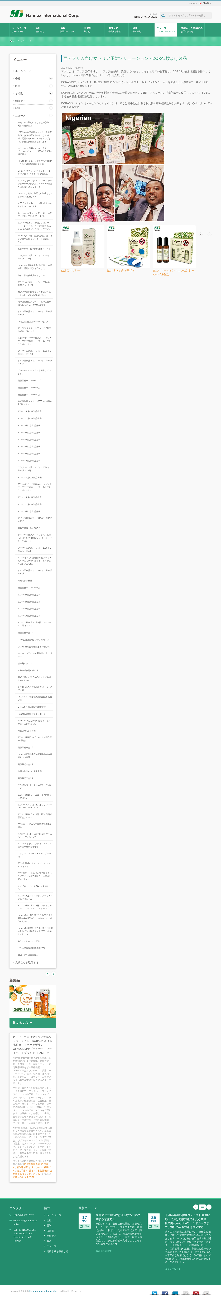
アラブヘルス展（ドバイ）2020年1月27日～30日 (34, 469)
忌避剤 (87, 29)
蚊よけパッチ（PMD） (121, 270)
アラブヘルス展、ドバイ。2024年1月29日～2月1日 (34, 284)
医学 (67, 29)
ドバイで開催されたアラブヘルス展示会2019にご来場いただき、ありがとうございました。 (35, 538)
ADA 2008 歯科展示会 (28, 955)
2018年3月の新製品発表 (29, 602)
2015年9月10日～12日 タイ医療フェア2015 (34, 796)
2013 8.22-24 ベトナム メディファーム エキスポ (35, 865)
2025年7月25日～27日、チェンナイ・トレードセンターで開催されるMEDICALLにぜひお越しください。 (34, 226)
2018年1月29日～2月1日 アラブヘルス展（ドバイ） (34, 624)
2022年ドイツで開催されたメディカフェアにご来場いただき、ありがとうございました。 (35, 341)
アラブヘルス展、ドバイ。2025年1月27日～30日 (34, 257)
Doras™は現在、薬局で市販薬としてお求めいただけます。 (35, 195)
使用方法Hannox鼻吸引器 (30, 771)
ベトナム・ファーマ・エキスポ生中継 (34, 855)
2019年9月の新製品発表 (29, 511)
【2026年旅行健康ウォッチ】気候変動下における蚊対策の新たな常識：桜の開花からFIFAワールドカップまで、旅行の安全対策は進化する (35, 137)
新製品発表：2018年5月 (29, 587)
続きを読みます (104, 1251)
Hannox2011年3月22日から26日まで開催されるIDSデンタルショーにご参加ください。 (35, 918)
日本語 (206, 3)
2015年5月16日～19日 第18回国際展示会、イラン (35, 816)
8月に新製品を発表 (27, 730)
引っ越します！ (25, 663)
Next (47, 973)
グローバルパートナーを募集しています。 (34, 372)
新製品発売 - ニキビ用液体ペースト (34, 249)
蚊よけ (32, 1170)
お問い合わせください (24, 1177)
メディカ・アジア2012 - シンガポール (34, 887)
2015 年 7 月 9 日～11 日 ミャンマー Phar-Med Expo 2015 (35, 806)
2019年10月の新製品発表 (30, 504)
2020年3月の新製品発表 (29, 446)
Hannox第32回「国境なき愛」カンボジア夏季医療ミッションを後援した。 (35, 238)
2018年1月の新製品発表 (29, 616)
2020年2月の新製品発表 (29, 453)
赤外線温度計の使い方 (28, 670)
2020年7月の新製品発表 (29, 439)
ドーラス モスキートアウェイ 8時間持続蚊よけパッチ (34, 330)
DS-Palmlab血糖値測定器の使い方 (34, 647)
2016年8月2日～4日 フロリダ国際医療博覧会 (35, 739)
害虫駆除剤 (43, 1170)
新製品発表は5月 (25, 764)
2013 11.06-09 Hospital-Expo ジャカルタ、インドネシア (35, 835)
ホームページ (19, 29)
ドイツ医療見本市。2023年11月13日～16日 (35, 313)
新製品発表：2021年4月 (29, 387)
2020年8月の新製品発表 (29, 432)
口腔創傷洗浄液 (32, 1164)
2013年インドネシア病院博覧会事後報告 (35, 826)
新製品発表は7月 (25, 747)
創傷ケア (114, 29)
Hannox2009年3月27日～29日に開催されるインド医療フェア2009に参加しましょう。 (35, 931)
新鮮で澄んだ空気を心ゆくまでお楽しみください (34, 679)
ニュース (166, 29)
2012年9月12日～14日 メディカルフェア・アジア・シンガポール (34, 907)
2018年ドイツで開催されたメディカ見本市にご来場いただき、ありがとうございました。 (35, 560)
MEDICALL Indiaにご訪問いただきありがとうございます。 (35, 205)
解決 (136, 29)
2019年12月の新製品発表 (30, 477)
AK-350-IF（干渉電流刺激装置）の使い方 (35, 698)
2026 (86, 1226)
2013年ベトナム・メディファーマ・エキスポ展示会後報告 (35, 845)
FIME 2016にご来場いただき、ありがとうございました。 (34, 722)
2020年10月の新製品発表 (30, 418)
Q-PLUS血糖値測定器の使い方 (32, 707)
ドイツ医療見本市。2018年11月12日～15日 (35, 572)
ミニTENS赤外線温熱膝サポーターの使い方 (35, 688)
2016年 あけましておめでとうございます (35, 786)
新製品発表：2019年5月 (29, 528)
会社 (40, 29)
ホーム (16, 41)
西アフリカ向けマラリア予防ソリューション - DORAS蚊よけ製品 (34, 293)
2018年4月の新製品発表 (29, 595)
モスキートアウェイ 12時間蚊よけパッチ (35, 655)
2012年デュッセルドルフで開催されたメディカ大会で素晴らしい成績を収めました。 (35, 876)
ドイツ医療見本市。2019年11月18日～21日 (35, 520)
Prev (53, 973)
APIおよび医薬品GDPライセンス (33, 321)
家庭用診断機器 (25, 580)
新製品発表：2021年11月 (30, 380)
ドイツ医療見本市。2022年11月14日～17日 (35, 362)
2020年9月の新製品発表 (29, 425)
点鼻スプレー (36, 1167)
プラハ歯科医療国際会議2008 (31, 948)
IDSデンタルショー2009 (29, 941)
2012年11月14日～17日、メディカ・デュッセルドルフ (35, 897)
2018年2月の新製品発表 (29, 608)
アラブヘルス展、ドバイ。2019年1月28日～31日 (34, 549)
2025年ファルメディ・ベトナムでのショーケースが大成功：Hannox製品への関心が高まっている (35, 184)
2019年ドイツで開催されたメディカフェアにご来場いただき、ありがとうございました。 (35, 487)
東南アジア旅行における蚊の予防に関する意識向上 (34, 124)
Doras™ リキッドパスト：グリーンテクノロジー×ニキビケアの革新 (34, 172)
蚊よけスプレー (22, 1022)
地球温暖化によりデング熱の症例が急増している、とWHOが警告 (34, 303)
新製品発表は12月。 (27, 632)
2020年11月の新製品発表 (30, 411)
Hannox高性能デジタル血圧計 (32, 714)
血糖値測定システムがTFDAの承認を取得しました (35, 403)
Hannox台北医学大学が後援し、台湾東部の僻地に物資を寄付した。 (35, 267)
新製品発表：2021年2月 (29, 395)
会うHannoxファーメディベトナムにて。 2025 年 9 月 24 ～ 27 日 (35, 214)
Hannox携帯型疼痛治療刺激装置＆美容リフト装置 (35, 756)
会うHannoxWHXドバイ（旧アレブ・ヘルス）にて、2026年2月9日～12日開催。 (35, 151)
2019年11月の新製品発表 (30, 497)
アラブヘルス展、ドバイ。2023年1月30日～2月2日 (34, 352)
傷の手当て (22, 1170)
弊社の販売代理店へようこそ (31, 275)
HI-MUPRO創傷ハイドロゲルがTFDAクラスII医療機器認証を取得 (35, 162)
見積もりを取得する (192, 29)
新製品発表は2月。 (27, 778)
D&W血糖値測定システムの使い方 (34, 640)
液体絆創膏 (22, 1167)
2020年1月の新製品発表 (29, 460)
